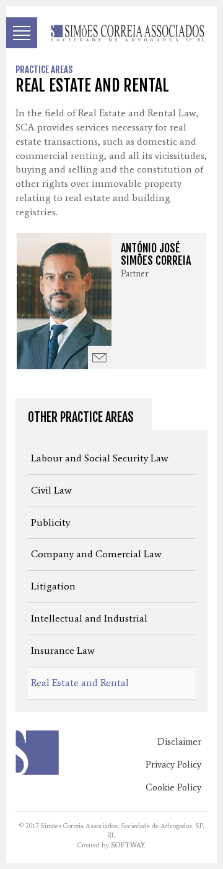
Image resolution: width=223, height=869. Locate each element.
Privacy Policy (173, 764)
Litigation (53, 586)
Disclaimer (179, 741)
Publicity (50, 522)
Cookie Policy (173, 787)
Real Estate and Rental (80, 682)
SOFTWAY (127, 845)
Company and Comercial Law (96, 554)
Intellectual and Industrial (89, 618)
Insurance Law (63, 650)
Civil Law (51, 490)
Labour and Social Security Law (99, 458)
